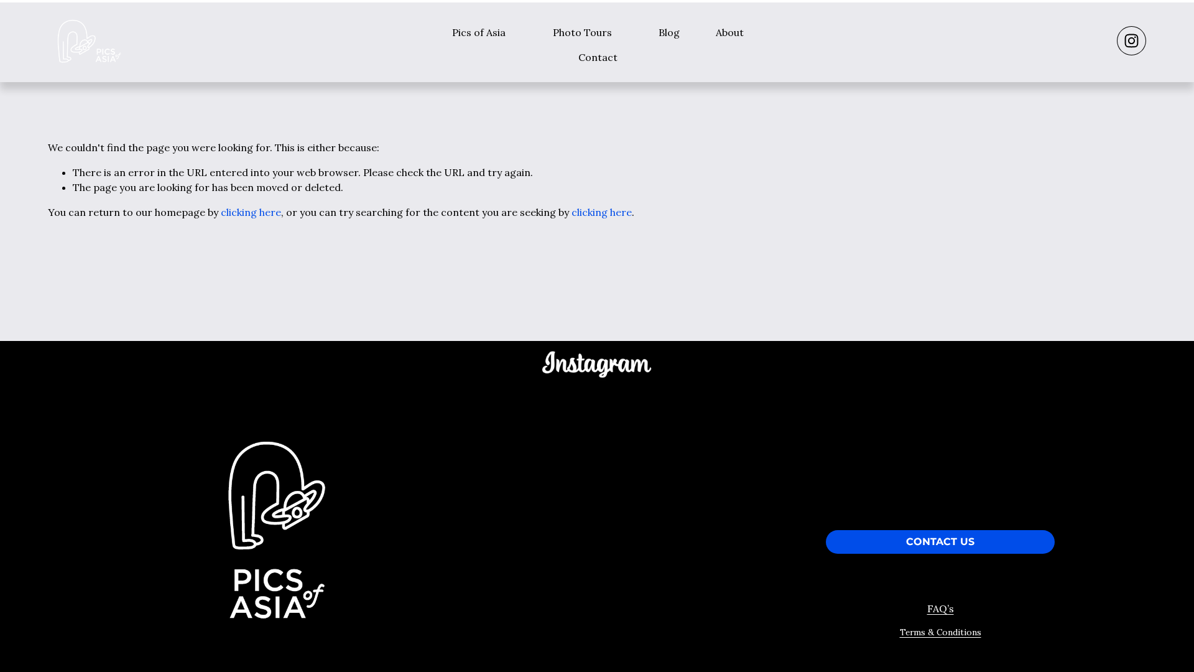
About (730, 32)
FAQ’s (940, 608)
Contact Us (940, 542)
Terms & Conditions (940, 632)
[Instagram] (1131, 40)
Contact (598, 57)
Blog (669, 32)
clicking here (251, 212)
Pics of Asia (479, 32)
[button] (494, 422)
